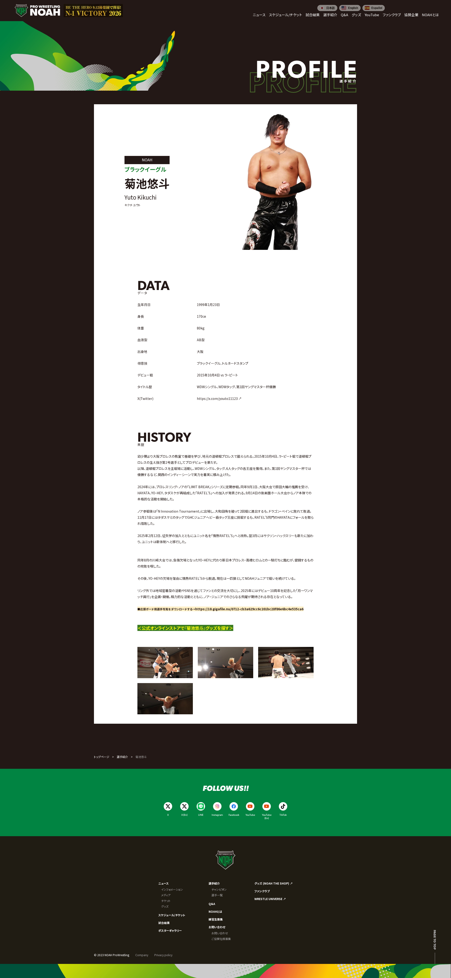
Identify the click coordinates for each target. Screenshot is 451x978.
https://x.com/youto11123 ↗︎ (219, 398)
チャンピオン (219, 889)
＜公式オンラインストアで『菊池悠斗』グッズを (179, 628)
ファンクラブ (262, 891)
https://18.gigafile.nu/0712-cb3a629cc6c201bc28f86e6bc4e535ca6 (249, 609)
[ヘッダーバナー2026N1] (93, 10)
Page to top (435, 940)
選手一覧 (217, 895)
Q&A (212, 904)
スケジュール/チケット (171, 915)
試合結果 (164, 923)
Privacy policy (163, 955)
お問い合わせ (217, 927)
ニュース (163, 883)
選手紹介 (122, 757)
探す (225, 628)
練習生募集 (216, 919)
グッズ (164, 906)
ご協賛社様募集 (221, 939)
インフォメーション (172, 889)
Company (141, 955)
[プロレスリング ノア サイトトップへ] (37, 10)
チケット (166, 901)
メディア (166, 895)
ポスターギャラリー (170, 930)
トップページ (101, 757)
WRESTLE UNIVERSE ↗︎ (270, 899)
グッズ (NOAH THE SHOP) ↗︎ (273, 883)
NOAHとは (215, 911)
